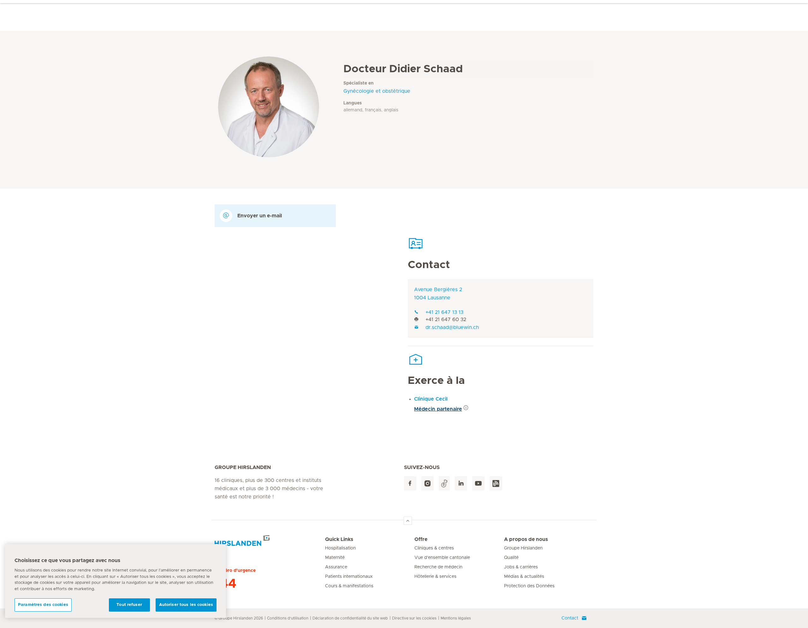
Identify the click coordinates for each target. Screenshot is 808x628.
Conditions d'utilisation (287, 618)
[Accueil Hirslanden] (270, 543)
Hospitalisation (340, 548)
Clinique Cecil (431, 399)
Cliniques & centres (434, 548)
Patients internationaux (349, 576)
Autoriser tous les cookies (186, 605)
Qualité (511, 557)
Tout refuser (129, 605)
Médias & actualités (524, 576)
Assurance (336, 567)
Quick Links (339, 539)
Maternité (335, 557)
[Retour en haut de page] (408, 521)
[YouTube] (478, 483)
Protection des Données (529, 586)
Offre (420, 539)
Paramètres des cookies (43, 605)
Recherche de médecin (438, 567)
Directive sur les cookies (414, 618)
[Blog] (496, 483)
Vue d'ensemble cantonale (442, 557)
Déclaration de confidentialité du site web (350, 618)
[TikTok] (444, 483)
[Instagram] (427, 483)
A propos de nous (526, 539)
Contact (569, 618)
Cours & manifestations (349, 586)
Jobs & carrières (521, 567)
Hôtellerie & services (435, 576)
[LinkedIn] (461, 483)
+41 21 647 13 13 (444, 312)
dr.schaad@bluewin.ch (452, 327)
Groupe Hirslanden (523, 548)
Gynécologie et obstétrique (376, 91)
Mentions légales (456, 618)
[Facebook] (410, 483)
